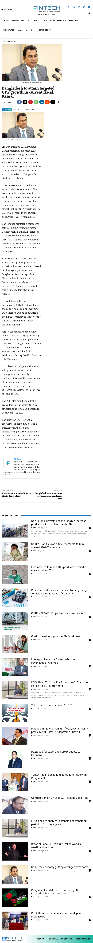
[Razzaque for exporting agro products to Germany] (15, 759)
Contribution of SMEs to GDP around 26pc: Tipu (59, 797)
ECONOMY (12, 42)
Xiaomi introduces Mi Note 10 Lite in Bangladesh (16, 494)
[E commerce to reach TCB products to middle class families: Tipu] (15, 574)
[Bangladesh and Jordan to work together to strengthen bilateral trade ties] (15, 897)
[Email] (52, 102)
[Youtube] (89, 7)
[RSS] (84, 7)
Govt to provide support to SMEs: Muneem (56, 636)
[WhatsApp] (36, 102)
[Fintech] (8, 463)
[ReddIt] (47, 102)
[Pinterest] (79, 7)
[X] (25, 102)
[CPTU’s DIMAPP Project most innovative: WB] (15, 621)
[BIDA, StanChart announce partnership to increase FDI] (15, 921)
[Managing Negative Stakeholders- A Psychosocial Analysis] (15, 667)
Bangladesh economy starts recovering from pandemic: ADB (48, 496)
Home (4, 42)
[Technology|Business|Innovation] (46, 9)
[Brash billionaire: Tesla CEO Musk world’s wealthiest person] (15, 851)
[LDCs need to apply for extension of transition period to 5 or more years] (15, 828)
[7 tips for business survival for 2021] (15, 713)
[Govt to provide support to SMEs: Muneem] (15, 644)
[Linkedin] (74, 7)
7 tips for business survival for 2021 (52, 705)
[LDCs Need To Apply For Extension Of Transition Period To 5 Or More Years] (15, 690)
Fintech (19, 109)
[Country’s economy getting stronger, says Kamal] (15, 874)
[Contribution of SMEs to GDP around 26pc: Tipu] (15, 805)
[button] (89, 13)
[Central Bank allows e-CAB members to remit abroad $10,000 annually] (15, 551)
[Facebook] (69, 7)
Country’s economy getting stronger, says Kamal (60, 867)
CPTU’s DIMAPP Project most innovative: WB (58, 613)
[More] (58, 102)
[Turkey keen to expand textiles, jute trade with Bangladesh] (15, 782)
